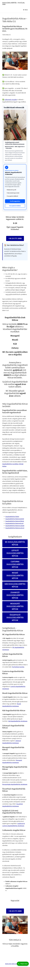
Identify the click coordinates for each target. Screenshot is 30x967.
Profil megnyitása (15, 201)
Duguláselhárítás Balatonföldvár (14, 521)
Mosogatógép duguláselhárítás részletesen (14, 784)
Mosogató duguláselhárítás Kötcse (15, 606)
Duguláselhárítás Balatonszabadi (14, 526)
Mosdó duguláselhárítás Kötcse (15, 575)
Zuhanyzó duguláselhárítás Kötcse (15, 595)
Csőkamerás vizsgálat (10, 99)
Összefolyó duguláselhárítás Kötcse (15, 617)
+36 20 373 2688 (15, 238)
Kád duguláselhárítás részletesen (17, 721)
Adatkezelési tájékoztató (11, 964)
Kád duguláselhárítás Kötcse (15, 585)
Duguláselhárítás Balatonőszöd (14, 523)
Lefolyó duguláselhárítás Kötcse (15, 553)
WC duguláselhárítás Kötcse (15, 543)
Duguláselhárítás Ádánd (12, 516)
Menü (26, 9)
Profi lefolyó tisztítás (18, 667)
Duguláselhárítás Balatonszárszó (14, 528)
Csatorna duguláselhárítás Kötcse (15, 564)
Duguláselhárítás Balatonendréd (14, 519)
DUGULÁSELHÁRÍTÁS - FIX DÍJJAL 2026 (13, 3)
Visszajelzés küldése (15, 205)
